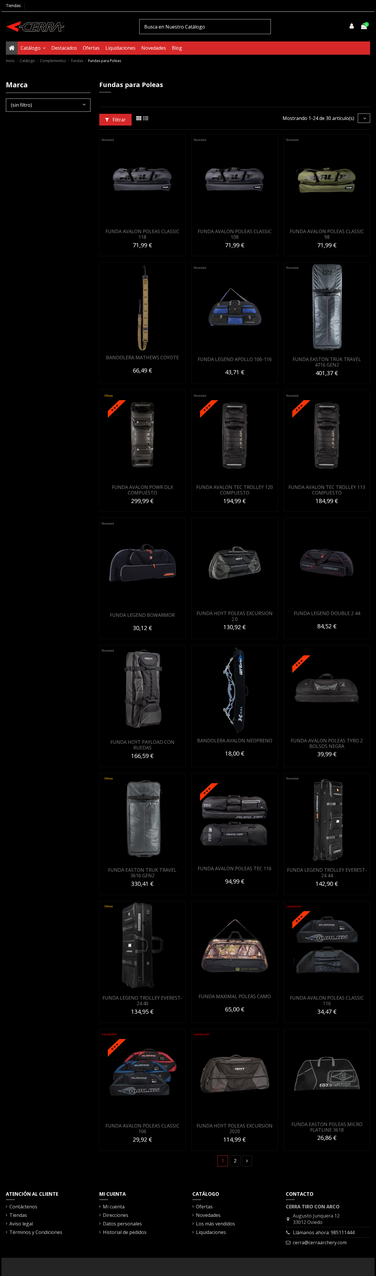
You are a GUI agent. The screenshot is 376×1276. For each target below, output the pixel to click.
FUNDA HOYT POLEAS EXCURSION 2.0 (235, 616)
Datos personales (122, 1223)
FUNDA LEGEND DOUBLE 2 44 (327, 613)
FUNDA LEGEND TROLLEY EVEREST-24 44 (327, 873)
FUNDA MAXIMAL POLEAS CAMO (235, 996)
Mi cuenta (114, 1206)
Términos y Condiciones (35, 1232)
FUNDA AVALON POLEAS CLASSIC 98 (327, 234)
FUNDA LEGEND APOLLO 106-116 (235, 359)
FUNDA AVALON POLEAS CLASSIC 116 (327, 1001)
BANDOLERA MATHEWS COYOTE (142, 357)
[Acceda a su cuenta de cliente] (352, 26)
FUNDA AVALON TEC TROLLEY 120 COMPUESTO (234, 490)
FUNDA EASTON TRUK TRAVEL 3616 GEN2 (142, 873)
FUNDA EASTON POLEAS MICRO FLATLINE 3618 (326, 1127)
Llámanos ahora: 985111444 (324, 1232)
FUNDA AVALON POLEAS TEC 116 (234, 868)
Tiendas (13, 5)
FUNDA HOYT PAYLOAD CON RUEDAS (142, 745)
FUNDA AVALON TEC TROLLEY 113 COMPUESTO (326, 490)
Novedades (208, 1215)
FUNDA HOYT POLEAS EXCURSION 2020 (235, 1129)
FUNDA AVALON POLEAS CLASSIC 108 (235, 234)
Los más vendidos (215, 1223)
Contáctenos (23, 1206)
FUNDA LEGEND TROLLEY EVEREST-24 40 (142, 1001)
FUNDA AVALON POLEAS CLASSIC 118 (142, 234)
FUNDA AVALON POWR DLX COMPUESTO (142, 490)
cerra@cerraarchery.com (320, 1242)
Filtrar (118, 119)
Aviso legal (21, 1223)
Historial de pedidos (125, 1232)
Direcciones (115, 1215)
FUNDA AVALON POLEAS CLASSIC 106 (142, 1129)
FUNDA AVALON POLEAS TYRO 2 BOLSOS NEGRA (327, 743)
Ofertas (204, 1206)
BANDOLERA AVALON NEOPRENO (234, 740)
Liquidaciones (211, 1232)
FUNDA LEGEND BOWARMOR (142, 615)
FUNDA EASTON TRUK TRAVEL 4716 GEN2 (327, 362)
